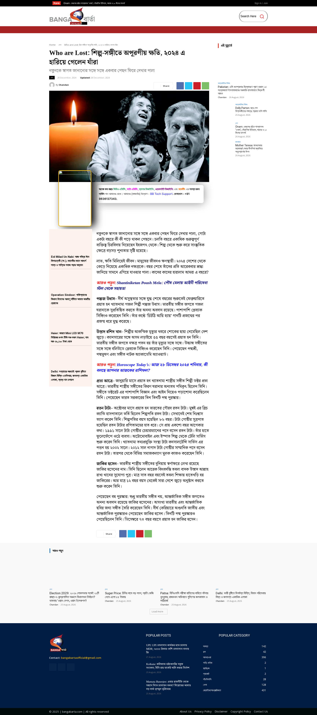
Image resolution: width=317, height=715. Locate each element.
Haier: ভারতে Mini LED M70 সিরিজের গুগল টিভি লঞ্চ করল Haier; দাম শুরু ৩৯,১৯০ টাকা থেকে (69, 337)
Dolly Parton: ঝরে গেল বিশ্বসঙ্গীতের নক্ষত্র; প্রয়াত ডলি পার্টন (251, 109)
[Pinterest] (197, 85)
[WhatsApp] (205, 85)
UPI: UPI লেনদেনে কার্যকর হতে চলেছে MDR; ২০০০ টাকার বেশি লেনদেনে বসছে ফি (167, 649)
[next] (167, 3)
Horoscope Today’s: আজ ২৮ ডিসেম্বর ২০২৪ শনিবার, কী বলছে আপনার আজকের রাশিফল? (151, 368)
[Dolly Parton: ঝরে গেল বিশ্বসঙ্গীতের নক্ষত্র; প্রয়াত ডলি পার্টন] (225, 110)
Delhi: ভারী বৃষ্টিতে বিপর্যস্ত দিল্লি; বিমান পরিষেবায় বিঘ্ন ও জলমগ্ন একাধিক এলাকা (241, 595)
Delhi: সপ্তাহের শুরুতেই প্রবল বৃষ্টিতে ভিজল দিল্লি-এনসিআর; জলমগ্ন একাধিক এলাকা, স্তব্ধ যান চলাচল (69, 375)
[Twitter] (188, 85)
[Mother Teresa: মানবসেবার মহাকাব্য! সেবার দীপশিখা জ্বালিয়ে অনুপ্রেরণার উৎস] (225, 148)
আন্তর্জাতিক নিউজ (224, 83)
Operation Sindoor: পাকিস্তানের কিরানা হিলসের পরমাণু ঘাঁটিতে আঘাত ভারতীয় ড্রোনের (70, 299)
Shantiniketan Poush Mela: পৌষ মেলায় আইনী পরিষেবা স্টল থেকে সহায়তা (151, 286)
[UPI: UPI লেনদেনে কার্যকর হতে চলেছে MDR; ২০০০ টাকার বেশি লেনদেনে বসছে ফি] (134, 650)
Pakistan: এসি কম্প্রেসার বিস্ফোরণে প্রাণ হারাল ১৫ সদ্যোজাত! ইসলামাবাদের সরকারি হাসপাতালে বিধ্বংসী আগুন (242, 90)
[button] (254, 16)
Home (52, 44)
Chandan (64, 84)
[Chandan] (52, 85)
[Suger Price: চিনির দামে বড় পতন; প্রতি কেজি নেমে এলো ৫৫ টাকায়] (131, 571)
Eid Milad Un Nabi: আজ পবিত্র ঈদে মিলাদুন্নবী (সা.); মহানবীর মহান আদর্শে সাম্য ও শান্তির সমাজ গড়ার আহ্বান (70, 261)
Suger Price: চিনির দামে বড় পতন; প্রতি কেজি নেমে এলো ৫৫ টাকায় (129, 595)
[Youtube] (241, 3)
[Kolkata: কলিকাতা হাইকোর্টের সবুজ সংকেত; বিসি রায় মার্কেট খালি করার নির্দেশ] (134, 668)
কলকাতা (238, 142)
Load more (157, 611)
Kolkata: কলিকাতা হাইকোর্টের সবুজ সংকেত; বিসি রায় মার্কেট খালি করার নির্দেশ (167, 666)
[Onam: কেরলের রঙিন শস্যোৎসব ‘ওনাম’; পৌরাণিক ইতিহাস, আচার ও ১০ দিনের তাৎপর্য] (225, 129)
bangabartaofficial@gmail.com (81, 657)
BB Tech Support (161, 194)
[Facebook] (229, 3)
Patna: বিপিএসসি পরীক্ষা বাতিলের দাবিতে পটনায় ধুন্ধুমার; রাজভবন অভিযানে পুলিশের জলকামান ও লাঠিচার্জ (184, 596)
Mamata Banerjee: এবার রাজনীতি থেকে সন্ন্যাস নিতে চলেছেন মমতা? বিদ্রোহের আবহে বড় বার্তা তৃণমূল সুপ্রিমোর (168, 685)
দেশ (60, 44)
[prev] (161, 3)
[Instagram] (235, 3)
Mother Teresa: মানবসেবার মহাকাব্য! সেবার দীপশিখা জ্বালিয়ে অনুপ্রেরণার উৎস (93, 3)
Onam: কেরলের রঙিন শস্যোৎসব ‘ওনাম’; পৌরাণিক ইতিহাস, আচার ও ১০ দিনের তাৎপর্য (251, 129)
